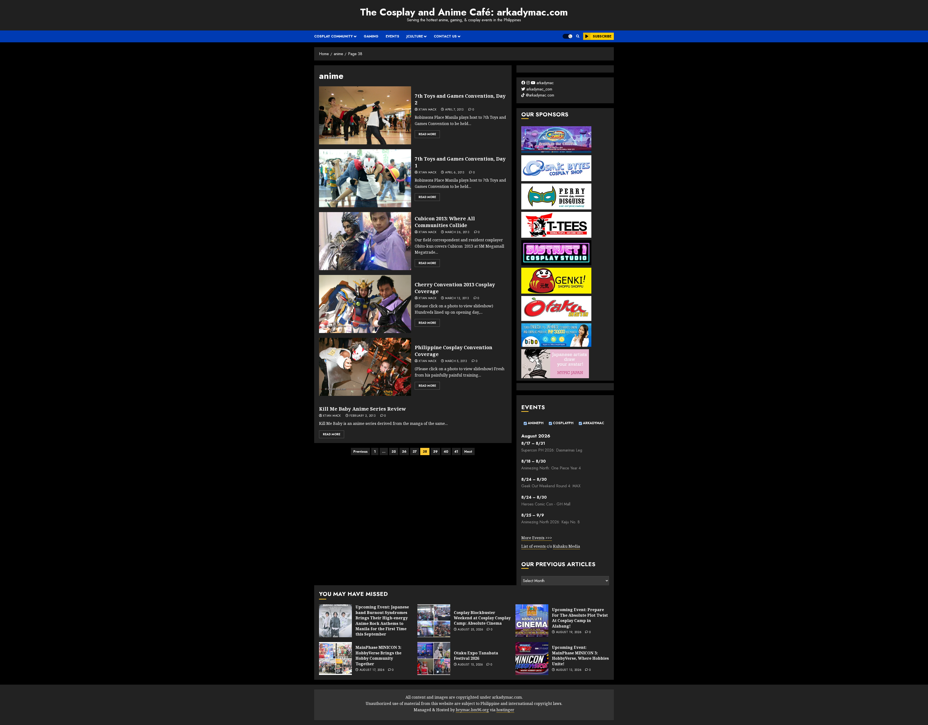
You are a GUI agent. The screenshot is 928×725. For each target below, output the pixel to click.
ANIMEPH (535, 423)
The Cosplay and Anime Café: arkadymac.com (464, 12)
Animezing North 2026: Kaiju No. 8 (550, 522)
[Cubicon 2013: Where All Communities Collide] (365, 241)
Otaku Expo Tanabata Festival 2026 (476, 655)
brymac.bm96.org (472, 709)
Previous (360, 451)
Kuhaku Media (566, 546)
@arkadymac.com (539, 95)
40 (446, 451)
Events (392, 36)
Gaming (371, 36)
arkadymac (544, 83)
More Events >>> (536, 537)
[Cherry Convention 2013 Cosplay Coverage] (365, 304)
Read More (427, 134)
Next (468, 451)
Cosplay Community (333, 36)
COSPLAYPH (562, 423)
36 (404, 451)
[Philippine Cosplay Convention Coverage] (365, 367)
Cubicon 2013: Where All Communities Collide (445, 222)
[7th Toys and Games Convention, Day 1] (365, 178)
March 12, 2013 (457, 298)
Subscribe (602, 36)
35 (394, 451)
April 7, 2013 (454, 110)
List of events (534, 546)
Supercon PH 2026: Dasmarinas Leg (551, 450)
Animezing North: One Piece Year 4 (551, 468)
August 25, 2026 (470, 630)
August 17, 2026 (372, 670)
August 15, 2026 (470, 665)
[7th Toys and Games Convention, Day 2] (365, 115)
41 (456, 451)
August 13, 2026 (568, 670)
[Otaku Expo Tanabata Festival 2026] (433, 658)
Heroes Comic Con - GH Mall (545, 504)
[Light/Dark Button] (567, 36)
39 (435, 451)
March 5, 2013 (456, 361)
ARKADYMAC (593, 423)
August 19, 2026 (568, 632)
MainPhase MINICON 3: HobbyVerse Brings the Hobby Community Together (378, 655)
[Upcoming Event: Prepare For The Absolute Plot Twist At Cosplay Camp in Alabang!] (531, 620)
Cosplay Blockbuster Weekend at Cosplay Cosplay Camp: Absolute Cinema (482, 618)
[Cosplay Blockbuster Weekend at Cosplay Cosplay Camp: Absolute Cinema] (433, 620)
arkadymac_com (538, 89)
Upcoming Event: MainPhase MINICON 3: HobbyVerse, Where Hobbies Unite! (580, 655)
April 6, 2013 (454, 173)
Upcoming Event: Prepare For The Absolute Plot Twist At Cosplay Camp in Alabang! (580, 618)
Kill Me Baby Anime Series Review (362, 409)
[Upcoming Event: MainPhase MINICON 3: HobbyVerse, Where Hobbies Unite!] (531, 658)
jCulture (414, 36)
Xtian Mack (428, 110)
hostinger (505, 709)
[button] (578, 36)
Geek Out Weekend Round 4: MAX (550, 486)
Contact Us (445, 36)
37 (415, 451)
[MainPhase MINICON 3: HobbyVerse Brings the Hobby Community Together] (335, 658)
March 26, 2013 (457, 232)
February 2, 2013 (362, 416)
